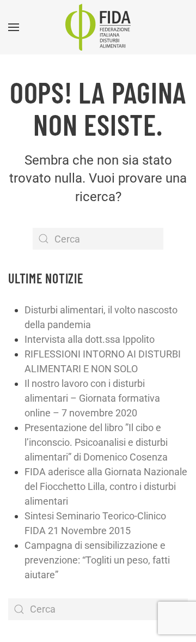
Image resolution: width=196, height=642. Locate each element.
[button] (13, 27)
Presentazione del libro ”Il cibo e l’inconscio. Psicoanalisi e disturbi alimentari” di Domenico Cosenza (96, 442)
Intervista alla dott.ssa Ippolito (89, 339)
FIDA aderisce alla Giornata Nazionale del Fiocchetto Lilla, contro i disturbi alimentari (105, 486)
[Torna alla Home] (98, 27)
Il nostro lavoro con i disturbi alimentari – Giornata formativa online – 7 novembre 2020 (92, 398)
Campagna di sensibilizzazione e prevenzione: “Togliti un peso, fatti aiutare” (97, 560)
